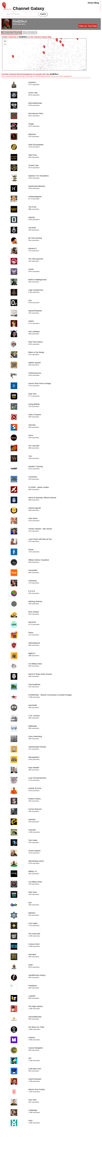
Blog (96, 3)
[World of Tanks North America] (44, 47)
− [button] (5, 44)
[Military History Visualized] (77, 38)
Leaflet (84, 69)
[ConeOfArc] (44, 52)
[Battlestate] (13, 56)
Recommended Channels (11, 33)
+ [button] (5, 41)
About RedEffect (30, 33)
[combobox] (19, 14)
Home (91, 3)
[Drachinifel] (60, 42)
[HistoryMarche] (62, 45)
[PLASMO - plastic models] (56, 40)
